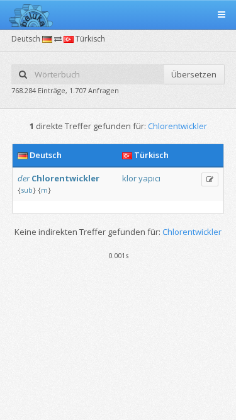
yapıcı (149, 178)
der (24, 178)
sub (27, 190)
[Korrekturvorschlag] (209, 179)
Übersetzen (193, 74)
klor (129, 178)
